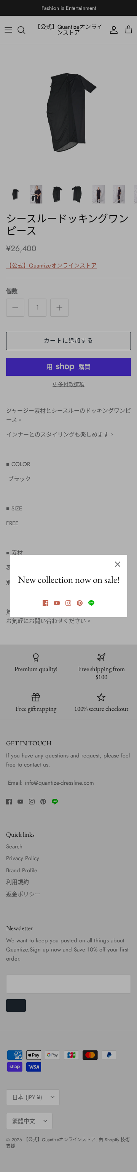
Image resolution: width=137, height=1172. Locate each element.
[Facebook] (45, 603)
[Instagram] (68, 603)
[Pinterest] (80, 603)
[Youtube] (57, 603)
